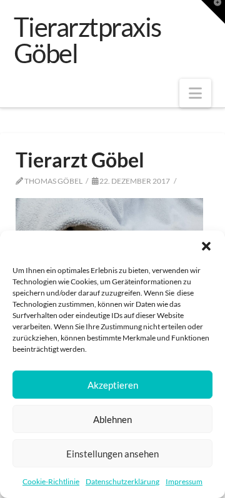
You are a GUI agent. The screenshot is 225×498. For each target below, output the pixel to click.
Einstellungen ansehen (112, 453)
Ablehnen (112, 419)
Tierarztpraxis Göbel (87, 40)
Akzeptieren (113, 385)
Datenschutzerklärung (122, 481)
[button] (206, 246)
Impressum (184, 481)
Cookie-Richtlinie (50, 481)
